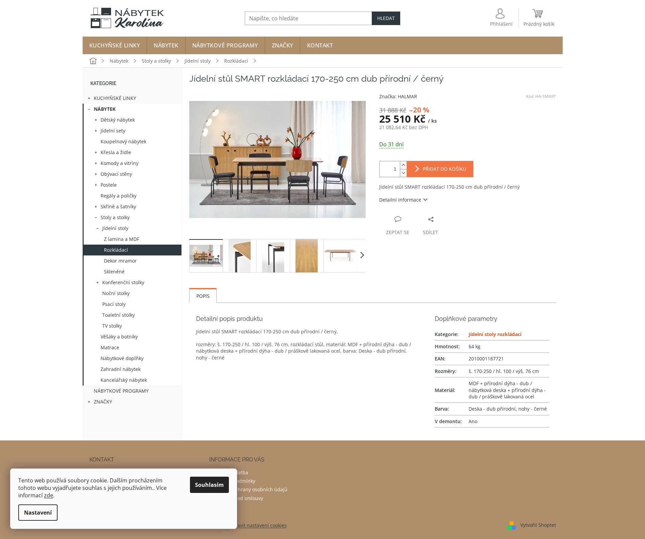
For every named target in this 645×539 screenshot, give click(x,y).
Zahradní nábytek (121, 369)
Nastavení (38, 512)
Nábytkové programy (121, 391)
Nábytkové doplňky (122, 358)
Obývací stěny (116, 174)
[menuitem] (115, 45)
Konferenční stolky (123, 282)
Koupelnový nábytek (123, 141)
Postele (109, 185)
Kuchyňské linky (115, 98)
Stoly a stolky (115, 217)
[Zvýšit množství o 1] (403, 165)
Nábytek (104, 109)
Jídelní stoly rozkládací (495, 334)
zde (48, 495)
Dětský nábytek (118, 120)
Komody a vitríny (119, 163)
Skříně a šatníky (118, 206)
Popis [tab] (203, 296)
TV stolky (112, 326)
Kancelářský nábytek (124, 380)
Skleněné (114, 271)
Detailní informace (400, 199)
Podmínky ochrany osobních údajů (248, 489)
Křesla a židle (116, 152)
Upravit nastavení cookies (258, 525)
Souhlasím (209, 485)
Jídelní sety (113, 130)
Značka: (398, 96)
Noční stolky (116, 293)
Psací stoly (114, 304)
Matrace (110, 347)
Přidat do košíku (444, 169)
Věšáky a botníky (119, 336)
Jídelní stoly (115, 228)
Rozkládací (116, 250)
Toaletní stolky (118, 315)
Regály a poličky (118, 195)
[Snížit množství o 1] (403, 173)
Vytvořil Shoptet (538, 524)
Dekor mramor (120, 260)
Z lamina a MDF (121, 239)
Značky (103, 401)
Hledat (386, 18)
